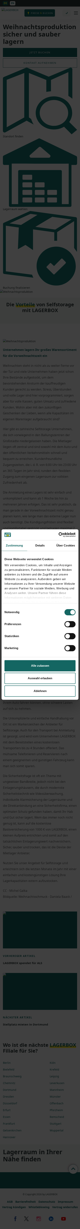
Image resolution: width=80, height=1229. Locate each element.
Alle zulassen (40, 665)
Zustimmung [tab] (14, 545)
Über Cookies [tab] (65, 545)
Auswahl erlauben (40, 678)
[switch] (70, 624)
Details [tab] (40, 545)
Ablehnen (40, 691)
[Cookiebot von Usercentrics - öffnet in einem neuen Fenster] (59, 534)
